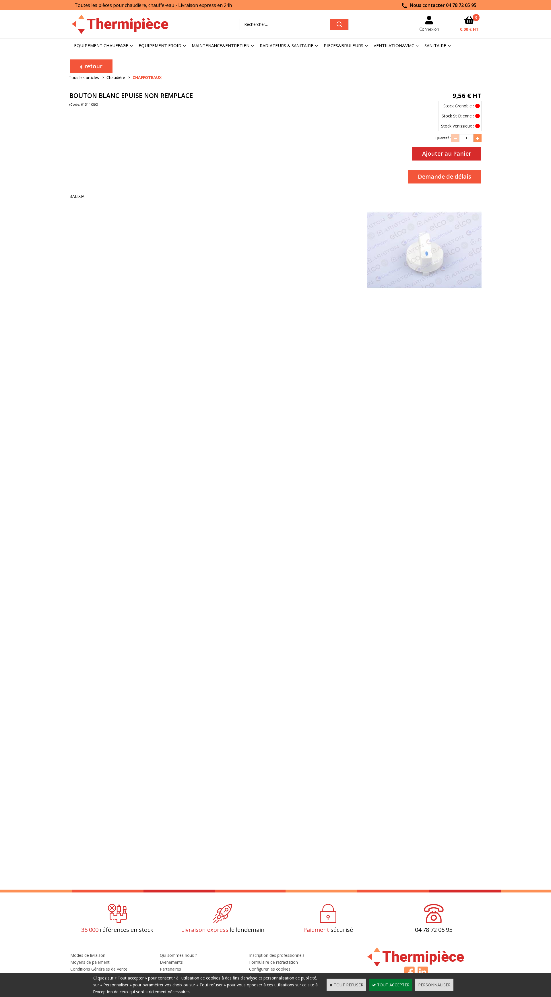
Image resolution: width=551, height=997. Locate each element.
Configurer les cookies (269, 969)
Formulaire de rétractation (273, 962)
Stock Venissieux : (457, 126)
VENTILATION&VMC (394, 45)
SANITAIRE (435, 45)
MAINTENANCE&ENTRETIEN (220, 45)
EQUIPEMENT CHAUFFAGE (101, 45)
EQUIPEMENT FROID (160, 45)
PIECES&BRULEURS (343, 45)
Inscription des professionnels (276, 955)
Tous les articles (84, 77)
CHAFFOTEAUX (147, 77)
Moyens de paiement (90, 962)
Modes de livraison (87, 955)
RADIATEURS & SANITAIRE (286, 45)
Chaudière (115, 77)
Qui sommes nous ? (178, 955)
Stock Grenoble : (458, 106)
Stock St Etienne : (458, 116)
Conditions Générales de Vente (98, 969)
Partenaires (170, 969)
